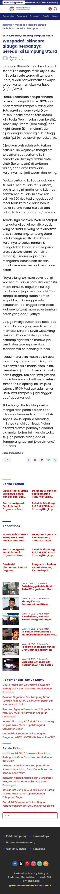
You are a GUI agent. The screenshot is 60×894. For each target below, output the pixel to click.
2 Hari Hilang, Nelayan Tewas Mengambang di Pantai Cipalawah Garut (37, 618)
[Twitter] (21, 864)
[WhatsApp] (39, 864)
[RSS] (45, 864)
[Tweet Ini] (35, 459)
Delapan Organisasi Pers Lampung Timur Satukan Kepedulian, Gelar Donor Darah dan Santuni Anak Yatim (44, 493)
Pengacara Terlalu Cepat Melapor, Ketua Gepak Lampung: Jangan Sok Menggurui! (44, 567)
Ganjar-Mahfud (16, 849)
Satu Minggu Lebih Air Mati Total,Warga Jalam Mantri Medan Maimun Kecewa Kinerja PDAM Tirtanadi (38, 588)
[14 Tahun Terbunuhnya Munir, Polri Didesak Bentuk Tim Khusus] (10, 634)
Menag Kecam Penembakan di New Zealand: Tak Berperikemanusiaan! (36, 603)
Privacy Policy (36, 873)
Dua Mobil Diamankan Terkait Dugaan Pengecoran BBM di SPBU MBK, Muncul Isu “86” (14, 567)
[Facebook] (15, 864)
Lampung (27, 35)
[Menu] (4, 9)
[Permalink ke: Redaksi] (5, 58)
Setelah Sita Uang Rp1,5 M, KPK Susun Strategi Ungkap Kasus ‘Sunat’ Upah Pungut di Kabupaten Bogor (44, 506)
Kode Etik (46, 877)
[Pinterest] (27, 864)
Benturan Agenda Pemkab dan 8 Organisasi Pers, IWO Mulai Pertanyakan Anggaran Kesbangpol (13, 506)
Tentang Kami (30, 881)
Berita (6, 35)
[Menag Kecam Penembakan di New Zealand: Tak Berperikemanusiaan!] (10, 603)
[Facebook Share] (28, 459)
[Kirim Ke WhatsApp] (55, 459)
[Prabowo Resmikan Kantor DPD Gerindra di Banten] (10, 649)
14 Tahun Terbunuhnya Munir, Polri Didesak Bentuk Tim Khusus (39, 633)
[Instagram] (33, 864)
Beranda (7, 24)
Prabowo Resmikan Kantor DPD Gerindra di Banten (39, 648)
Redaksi (13, 57)
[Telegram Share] (48, 459)
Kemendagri (41, 836)
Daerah (15, 35)
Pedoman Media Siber (22, 877)
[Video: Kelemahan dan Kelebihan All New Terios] (10, 664)
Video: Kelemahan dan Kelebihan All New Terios (37, 663)
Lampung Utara (43, 35)
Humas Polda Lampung (20, 842)
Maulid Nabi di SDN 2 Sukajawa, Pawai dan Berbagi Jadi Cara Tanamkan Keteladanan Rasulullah (15, 493)
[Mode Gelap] (50, 9)
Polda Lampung (16, 836)
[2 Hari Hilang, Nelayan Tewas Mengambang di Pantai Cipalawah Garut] (10, 619)
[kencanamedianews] (19, 9)
